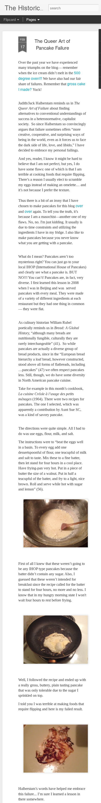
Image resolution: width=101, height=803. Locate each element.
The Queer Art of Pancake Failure (52, 44)
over (79, 205)
